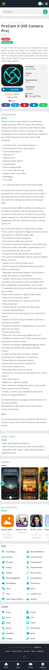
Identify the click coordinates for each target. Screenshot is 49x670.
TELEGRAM (14, 90)
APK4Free (37, 647)
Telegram (33, 105)
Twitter (15, 105)
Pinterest (24, 105)
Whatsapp (43, 105)
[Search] (45, 11)
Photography (18, 22)
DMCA (33, 651)
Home (3, 22)
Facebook (5, 105)
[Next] (47, 483)
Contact (27, 651)
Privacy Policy (17, 651)
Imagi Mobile (30, 69)
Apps (9, 22)
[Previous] (2, 483)
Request (40, 651)
